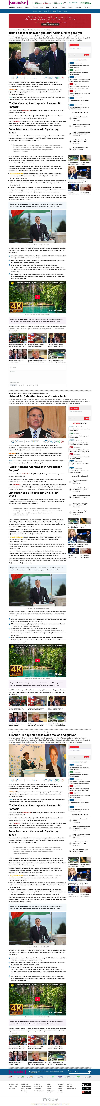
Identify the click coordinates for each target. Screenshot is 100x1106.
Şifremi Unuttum (71, 1088)
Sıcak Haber (61, 1093)
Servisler (19, 7)
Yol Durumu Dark (13, 1086)
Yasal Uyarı (66, 1104)
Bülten (45, 11)
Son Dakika (12, 7)
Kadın (47, 7)
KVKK (54, 1104)
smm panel (24, 1093)
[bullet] (30, 385)
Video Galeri (61, 1086)
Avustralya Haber (12, 29)
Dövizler (49, 1086)
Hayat (60, 11)
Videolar (63, 7)
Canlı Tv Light (12, 1088)
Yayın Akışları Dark (26, 1086)
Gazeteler (78, 7)
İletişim (38, 1104)
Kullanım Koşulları (60, 1104)
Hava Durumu (39, 1077)
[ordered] (27, 385)
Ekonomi (35, 7)
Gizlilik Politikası (44, 1104)
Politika (65, 11)
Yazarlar (70, 7)
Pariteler (67, 1077)
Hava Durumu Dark (13, 1084)
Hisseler (59, 1077)
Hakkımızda (33, 1104)
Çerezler (50, 1104)
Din (50, 11)
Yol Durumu (76, 1077)
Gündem (27, 7)
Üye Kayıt (69, 1086)
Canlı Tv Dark (24, 1084)
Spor (41, 7)
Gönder (13, 385)
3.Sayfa (35, 11)
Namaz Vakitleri (19, 1077)
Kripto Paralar (87, 1077)
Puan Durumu (50, 1077)
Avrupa (40, 11)
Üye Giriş (69, 1084)
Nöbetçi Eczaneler (26, 1088)
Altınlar (49, 1084)
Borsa (10, 1077)
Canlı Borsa (37, 1084)
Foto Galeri (55, 7)
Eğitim (54, 11)
